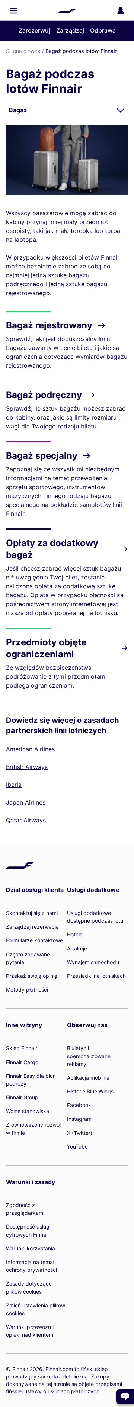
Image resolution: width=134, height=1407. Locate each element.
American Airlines (30, 749)
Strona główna (23, 51)
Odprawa (103, 30)
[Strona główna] (67, 10)
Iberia (14, 784)
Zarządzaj (70, 30)
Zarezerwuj (34, 30)
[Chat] (125, 1396)
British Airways (27, 767)
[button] (13, 10)
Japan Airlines (25, 802)
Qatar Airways (26, 820)
